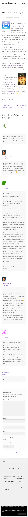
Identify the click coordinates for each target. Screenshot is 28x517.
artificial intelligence (11, 474)
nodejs (5, 483)
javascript (7, 481)
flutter (6, 478)
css (12, 476)
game (10, 478)
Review (20, 486)
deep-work (17, 476)
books (21, 474)
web (13, 487)
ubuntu (10, 487)
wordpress (22, 487)
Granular (19, 478)
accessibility (4, 474)
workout (3, 489)
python (16, 486)
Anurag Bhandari (9, 3)
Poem (13, 483)
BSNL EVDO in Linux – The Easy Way (20, 106)
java (2, 481)
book (19, 474)
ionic (23, 478)
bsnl (23, 474)
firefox (3, 478)
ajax (7, 474)
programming (5, 486)
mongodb (23, 481)
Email (5, 425)
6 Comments (16, 17)
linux (13, 481)
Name (5, 418)
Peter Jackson (10, 91)
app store (6, 101)
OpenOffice (18, 65)
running (3, 487)
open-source (9, 483)
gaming (13, 478)
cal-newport (5, 476)
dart (14, 476)
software (7, 487)
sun (21, 101)
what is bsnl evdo (6, 372)
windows (17, 487)
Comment (6, 399)
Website (5, 431)
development (22, 476)
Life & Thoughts (9, 99)
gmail (16, 478)
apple (9, 101)
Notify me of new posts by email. (12, 443)
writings (7, 489)
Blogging (16, 474)
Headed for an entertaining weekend (7, 106)
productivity (18, 483)
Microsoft (16, 481)
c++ (2, 476)
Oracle (12, 47)
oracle (18, 101)
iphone (12, 101)
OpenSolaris (11, 65)
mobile (20, 481)
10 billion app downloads (18, 26)
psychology (12, 485)
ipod (16, 101)
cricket (9, 476)
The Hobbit (8, 83)
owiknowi (4, 187)
